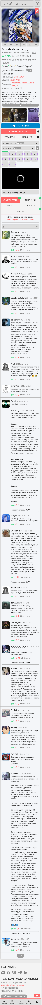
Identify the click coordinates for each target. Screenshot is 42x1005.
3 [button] (19, 154)
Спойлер (15, 764)
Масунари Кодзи (20, 82)
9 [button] (27, 159)
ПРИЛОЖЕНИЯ (17, 991)
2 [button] (12, 154)
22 (19, 658)
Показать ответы (19, 510)
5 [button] (34, 154)
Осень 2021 (19, 77)
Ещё (20, 956)
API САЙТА (5, 991)
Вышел (5, 67)
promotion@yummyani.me (12, 985)
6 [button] (5, 159)
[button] (20, 25)
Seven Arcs (15, 80)
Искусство (6, 70)
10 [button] (34, 159)
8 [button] (19, 159)
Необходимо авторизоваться (20, 219)
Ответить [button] (26, 250)
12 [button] (12, 164)
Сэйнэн (20, 67)
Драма (28, 67)
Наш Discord (22, 125)
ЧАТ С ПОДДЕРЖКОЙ (9, 988)
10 (14, 928)
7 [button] (12, 159)
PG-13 (13, 67)
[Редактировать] (36, 11)
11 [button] (5, 164)
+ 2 (29, 70)
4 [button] (27, 154)
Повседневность (19, 70)
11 (14, 577)
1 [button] (5, 154)
